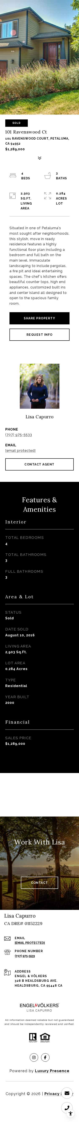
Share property (39, 318)
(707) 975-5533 (18, 435)
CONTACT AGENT (39, 464)
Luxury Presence (52, 1071)
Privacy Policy (59, 1094)
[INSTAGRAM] (34, 1057)
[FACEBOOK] (45, 1057)
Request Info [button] (40, 334)
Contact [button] (39, 882)
